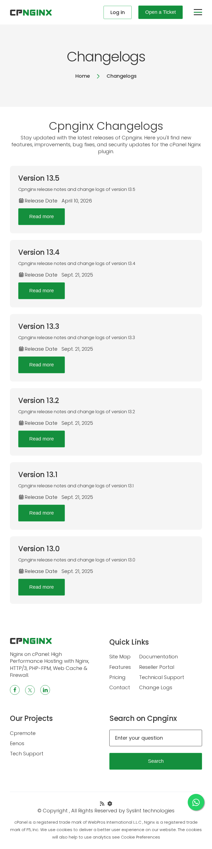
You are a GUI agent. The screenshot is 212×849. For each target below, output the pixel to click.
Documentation (158, 656)
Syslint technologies (150, 810)
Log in (117, 12)
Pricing (117, 677)
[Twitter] (30, 690)
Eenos (17, 743)
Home (82, 75)
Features (120, 667)
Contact (119, 687)
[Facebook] (15, 690)
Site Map (120, 656)
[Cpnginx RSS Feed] (103, 803)
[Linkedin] (45, 690)
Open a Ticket (160, 12)
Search (156, 761)
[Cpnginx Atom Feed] (110, 803)
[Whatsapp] (196, 802)
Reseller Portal (156, 667)
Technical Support (161, 677)
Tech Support (26, 753)
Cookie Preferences (140, 837)
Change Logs (155, 687)
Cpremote (23, 733)
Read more (41, 216)
